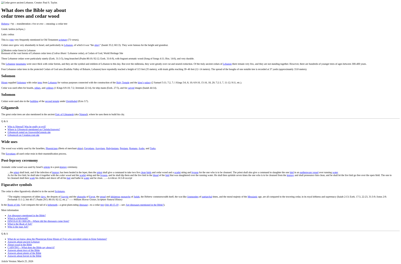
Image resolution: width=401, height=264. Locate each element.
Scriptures (60, 191)
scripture (63, 39)
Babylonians (112, 148)
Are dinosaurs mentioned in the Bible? (145, 204)
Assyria (64, 196)
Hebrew (5, 23)
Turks (153, 148)
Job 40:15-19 (111, 204)
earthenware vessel (309, 172)
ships (79, 148)
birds (148, 172)
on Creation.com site (23, 135)
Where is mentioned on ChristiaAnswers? (34, 129)
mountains (21, 64)
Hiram (4, 82)
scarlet (177, 172)
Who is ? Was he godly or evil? (27, 126)
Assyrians (100, 148)
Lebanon (68, 45)
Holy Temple (122, 82)
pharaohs (81, 196)
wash (32, 178)
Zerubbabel (71, 101)
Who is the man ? (18, 226)
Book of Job (14, 204)
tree (12, 39)
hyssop (195, 172)
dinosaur (83, 204)
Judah (137, 196)
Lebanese (10, 64)
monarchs (125, 196)
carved (131, 88)
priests (47, 167)
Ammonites (192, 196)
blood (156, 175)
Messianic (253, 196)
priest (16, 172)
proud (103, 196)
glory (97, 45)
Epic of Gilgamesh (64, 114)
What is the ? (20, 224)
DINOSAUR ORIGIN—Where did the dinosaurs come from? (38, 221)
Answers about (24, 241)
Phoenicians (52, 148)
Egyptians (89, 148)
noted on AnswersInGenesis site (29, 132)
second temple (52, 101)
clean (143, 172)
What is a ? (18, 218)
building (34, 101)
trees (40, 82)
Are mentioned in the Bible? (27, 215)
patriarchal (207, 196)
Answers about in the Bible (24, 256)
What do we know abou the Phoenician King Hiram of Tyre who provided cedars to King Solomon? (57, 239)
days (43, 196)
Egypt (92, 196)
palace (147, 82)
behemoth (52, 204)
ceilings (49, 88)
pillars (37, 88)
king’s (141, 82)
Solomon (21, 82)
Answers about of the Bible (24, 250)
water (335, 172)
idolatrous (115, 196)
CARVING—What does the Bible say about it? (31, 247)
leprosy (63, 167)
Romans (133, 148)
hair (68, 178)
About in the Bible (20, 244)
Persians (124, 148)
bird (292, 172)
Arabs (141, 148)
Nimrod (83, 114)
